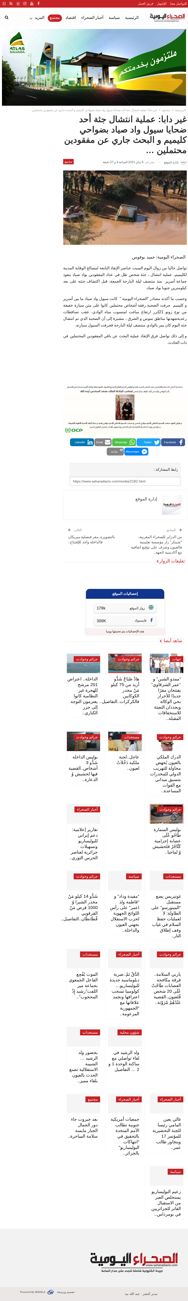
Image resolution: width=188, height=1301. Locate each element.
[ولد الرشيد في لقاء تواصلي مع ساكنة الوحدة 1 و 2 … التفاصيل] (125, 1036)
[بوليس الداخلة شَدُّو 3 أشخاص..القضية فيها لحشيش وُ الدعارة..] (83, 741)
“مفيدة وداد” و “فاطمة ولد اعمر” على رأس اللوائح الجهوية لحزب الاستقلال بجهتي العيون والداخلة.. (124, 913)
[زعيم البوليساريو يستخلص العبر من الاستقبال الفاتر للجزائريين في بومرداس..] (166, 1176)
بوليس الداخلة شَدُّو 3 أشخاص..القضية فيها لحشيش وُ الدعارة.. (83, 768)
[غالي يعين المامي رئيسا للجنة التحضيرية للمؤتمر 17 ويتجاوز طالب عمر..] (166, 1103)
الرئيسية (132, 17)
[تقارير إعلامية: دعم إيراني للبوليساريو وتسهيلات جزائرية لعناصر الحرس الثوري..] (83, 813)
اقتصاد (70, 17)
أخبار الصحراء (92, 17)
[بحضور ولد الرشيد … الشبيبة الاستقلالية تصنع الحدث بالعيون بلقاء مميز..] (83, 1036)
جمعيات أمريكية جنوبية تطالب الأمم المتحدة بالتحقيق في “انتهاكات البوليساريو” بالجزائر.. (125, 1136)
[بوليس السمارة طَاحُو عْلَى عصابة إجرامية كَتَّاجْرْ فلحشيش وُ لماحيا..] (166, 813)
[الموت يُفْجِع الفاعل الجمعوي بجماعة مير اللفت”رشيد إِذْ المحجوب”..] (83, 958)
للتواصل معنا (178, 3)
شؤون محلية (129, 1032)
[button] (173, 442)
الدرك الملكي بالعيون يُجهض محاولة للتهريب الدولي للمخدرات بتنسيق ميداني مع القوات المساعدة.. (165, 774)
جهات (176, 659)
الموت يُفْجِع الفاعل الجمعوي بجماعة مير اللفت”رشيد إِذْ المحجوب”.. (83, 985)
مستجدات (131, 737)
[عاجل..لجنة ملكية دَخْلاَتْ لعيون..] (125, 741)
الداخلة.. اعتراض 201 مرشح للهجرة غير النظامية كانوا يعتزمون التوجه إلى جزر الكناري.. (82, 696)
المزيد (39, 17)
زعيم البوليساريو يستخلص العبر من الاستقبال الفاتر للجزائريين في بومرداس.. (166, 1203)
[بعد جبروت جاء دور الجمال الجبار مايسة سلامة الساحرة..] (83, 1103)
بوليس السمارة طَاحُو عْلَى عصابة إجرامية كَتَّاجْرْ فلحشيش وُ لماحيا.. (167, 841)
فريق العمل (145, 3)
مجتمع (55, 17)
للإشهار (161, 3)
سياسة (114, 17)
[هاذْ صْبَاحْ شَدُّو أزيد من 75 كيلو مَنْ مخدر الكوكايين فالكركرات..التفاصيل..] (125, 663)
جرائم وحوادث (128, 659)
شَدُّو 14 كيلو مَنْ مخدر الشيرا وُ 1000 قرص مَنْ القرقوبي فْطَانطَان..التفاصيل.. (79, 907)
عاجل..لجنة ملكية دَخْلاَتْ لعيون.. (128, 763)
